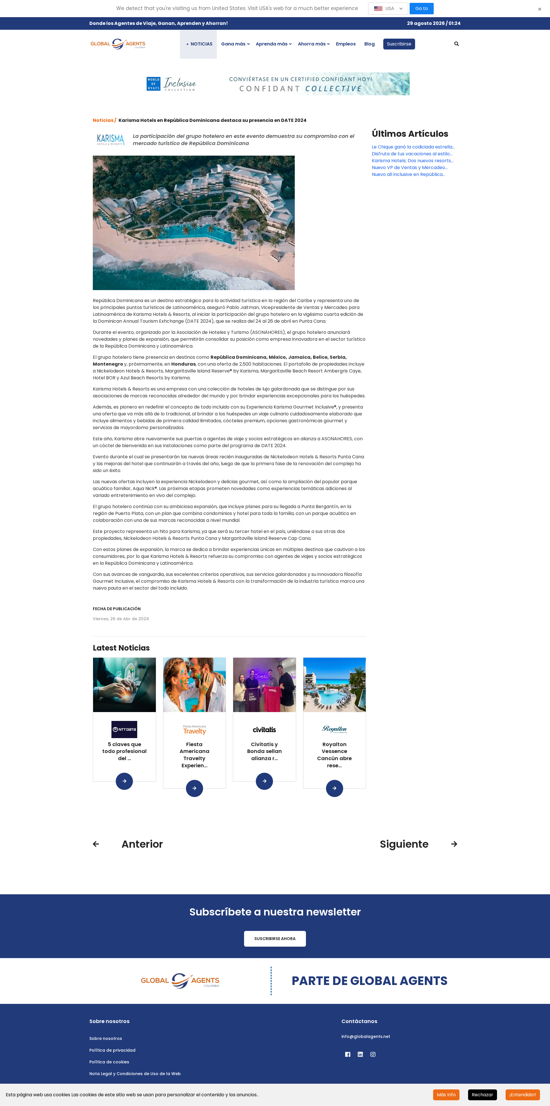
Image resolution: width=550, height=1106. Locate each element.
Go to (421, 8)
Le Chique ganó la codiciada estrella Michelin (412, 147)
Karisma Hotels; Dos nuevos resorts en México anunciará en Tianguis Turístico (411, 160)
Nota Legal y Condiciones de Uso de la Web (135, 1074)
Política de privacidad (112, 1050)
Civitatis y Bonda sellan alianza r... (264, 751)
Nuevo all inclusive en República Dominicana (407, 174)
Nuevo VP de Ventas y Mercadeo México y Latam (408, 167)
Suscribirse (399, 44)
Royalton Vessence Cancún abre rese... (334, 755)
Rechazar (482, 1094)
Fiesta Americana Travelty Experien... (194, 755)
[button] (388, 9)
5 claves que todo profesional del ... (124, 751)
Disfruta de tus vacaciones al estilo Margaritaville (411, 153)
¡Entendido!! (522, 1094)
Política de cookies (109, 1062)
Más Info (446, 1094)
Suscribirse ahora (275, 939)
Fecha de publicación (117, 609)
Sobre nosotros (105, 1038)
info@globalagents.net (365, 1036)
